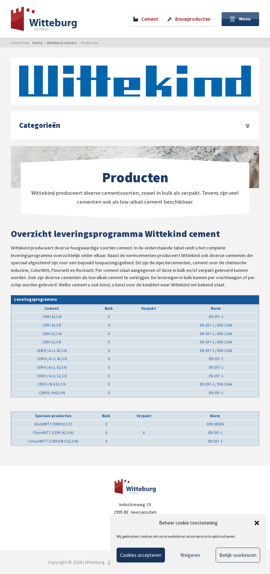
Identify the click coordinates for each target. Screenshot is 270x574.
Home (37, 42)
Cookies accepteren (140, 555)
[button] (257, 523)
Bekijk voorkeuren (237, 555)
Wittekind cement (62, 42)
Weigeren (190, 555)
